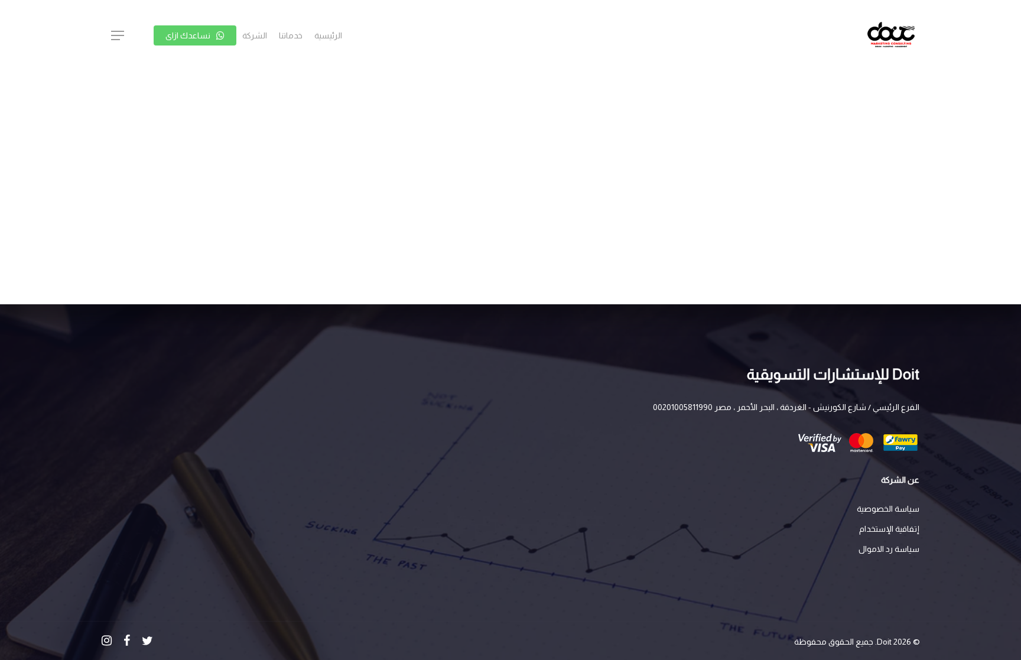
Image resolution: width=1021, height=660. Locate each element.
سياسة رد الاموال (889, 549)
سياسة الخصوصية (888, 508)
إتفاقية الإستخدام (889, 529)
